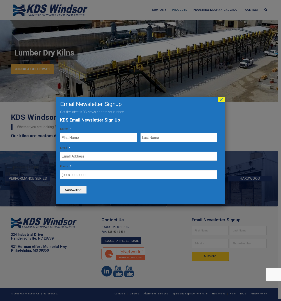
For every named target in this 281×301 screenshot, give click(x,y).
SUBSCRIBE (73, 190)
